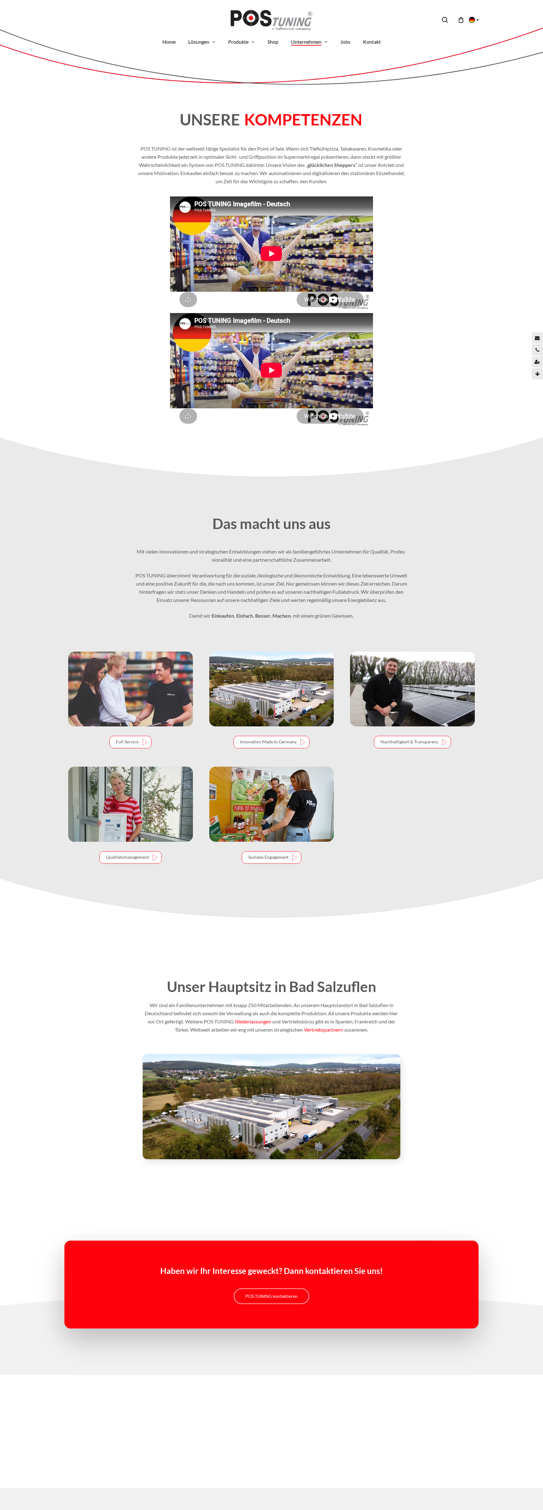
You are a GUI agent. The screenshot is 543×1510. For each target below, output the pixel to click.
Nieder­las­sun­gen (253, 1021)
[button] (130, 742)
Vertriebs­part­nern (323, 1030)
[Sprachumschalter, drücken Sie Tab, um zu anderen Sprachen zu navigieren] (472, 20)
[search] (445, 20)
